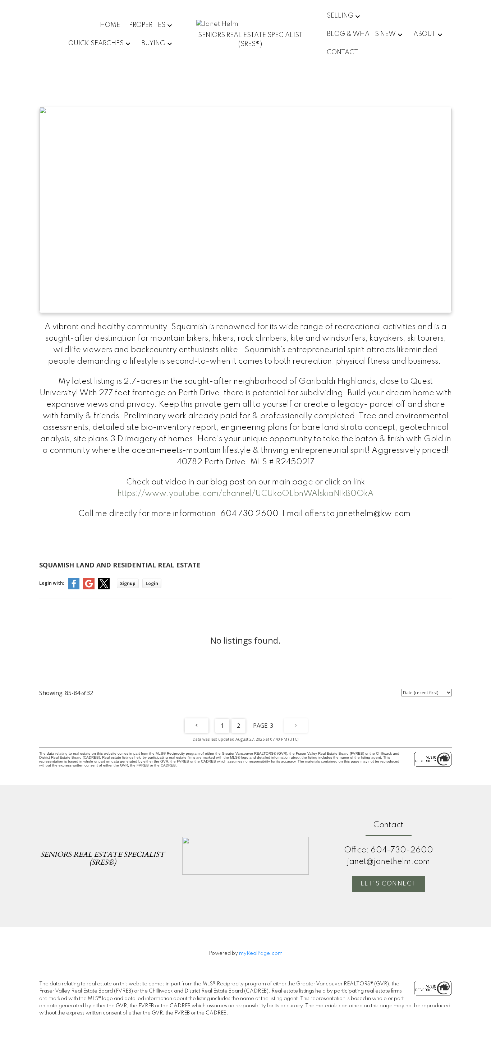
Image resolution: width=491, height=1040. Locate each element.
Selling (340, 16)
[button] (388, 884)
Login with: (51, 583)
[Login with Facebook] (73, 588)
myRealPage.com (261, 953)
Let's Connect (388, 884)
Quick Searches (96, 43)
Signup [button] (128, 583)
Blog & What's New (361, 34)
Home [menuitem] (110, 25)
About (424, 34)
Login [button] (152, 583)
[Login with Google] (89, 588)
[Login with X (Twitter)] (104, 588)
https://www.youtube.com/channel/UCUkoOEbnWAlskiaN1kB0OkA (246, 494)
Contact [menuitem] (342, 52)
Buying (153, 43)
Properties (147, 25)
